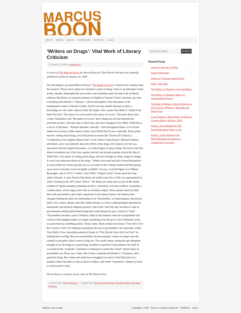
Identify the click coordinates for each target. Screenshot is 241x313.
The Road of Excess (69, 72)
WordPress (185, 308)
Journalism (83, 40)
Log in (195, 308)
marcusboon (75, 64)
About (49, 40)
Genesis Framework (169, 308)
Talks (110, 40)
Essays (70, 40)
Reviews (74, 283)
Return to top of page (52, 308)
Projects (99, 40)
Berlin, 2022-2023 (159, 84)
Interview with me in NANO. (164, 67)
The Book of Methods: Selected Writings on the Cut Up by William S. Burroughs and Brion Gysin (171, 108)
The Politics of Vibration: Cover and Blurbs (171, 89)
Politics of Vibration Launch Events (167, 78)
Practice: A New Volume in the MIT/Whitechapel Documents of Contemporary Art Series (166, 139)
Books (59, 40)
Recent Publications (160, 73)
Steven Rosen (109, 283)
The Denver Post (123, 283)
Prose (153, 308)
